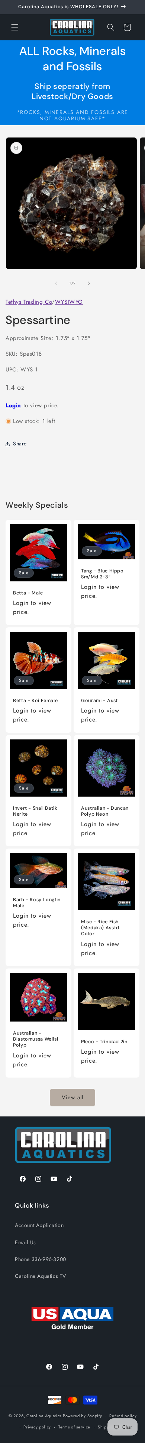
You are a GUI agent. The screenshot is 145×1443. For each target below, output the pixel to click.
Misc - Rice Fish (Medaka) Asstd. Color (100, 928)
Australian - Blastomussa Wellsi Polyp (35, 1039)
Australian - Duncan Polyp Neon (105, 811)
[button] (15, 27)
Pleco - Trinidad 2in (104, 1042)
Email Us (25, 1242)
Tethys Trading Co (29, 302)
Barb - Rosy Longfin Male (37, 903)
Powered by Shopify (82, 1415)
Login (13, 405)
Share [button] (20, 443)
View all (72, 1097)
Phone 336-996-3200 (40, 1259)
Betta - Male (28, 593)
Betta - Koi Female (35, 701)
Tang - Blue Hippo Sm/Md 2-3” (102, 574)
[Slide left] (56, 283)
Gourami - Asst (99, 701)
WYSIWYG (69, 302)
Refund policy (122, 1416)
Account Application (39, 1225)
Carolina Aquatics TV (40, 1276)
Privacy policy (37, 1427)
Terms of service (74, 1427)
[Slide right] (89, 283)
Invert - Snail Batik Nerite (35, 811)
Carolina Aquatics (43, 1415)
